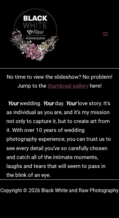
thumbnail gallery (68, 86)
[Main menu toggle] (105, 34)
